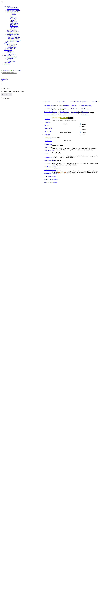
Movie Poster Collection (13, 31)
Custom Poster (7, 62)
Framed (83, 134)
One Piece (12, 13)
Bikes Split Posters (11, 48)
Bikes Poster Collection (12, 33)
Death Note (13, 14)
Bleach (11, 28)
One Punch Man (14, 26)
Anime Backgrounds (12, 57)
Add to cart (67, 140)
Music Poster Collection (13, 34)
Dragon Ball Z (13, 17)
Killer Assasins (10, 59)
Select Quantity (56, 137)
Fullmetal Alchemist (15, 24)
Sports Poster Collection (13, 35)
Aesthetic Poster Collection (13, 10)
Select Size (65, 124)
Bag (2, 80)
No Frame (84, 132)
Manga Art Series (11, 54)
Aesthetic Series (11, 52)
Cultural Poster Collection (13, 37)
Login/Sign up (4, 79)
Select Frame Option (65, 132)
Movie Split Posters (11, 47)
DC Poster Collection (12, 30)
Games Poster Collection (13, 38)
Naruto (11, 16)
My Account (7, 64)
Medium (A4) (84, 126)
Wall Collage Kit (8, 50)
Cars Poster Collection (12, 7)
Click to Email (62, 172)
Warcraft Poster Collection (13, 41)
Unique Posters (7, 55)
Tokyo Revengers (14, 27)
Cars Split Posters (11, 45)
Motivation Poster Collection (14, 40)
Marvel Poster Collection (13, 9)
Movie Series (10, 51)
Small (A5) (84, 124)
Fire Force (12, 20)
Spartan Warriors (11, 61)
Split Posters (7, 43)
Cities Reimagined (11, 58)
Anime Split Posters (12, 44)
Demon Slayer (13, 19)
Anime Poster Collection (13, 11)
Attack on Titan (14, 23)
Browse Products (6, 94)
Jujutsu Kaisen (13, 21)
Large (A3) (84, 129)
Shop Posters (7, 6)
